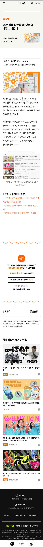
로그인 (37, 3)
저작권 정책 (25, 526)
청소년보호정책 (33, 526)
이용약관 (18, 526)
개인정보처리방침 (10, 526)
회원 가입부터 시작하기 (19, 289)
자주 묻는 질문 (19, 515)
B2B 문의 (6, 515)
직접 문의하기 (32, 515)
